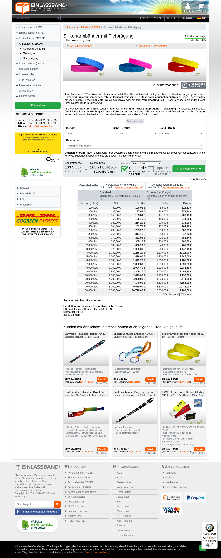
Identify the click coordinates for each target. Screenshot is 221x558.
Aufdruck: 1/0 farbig (33, 48)
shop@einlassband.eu (41, 126)
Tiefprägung (29, 53)
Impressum (123, 530)
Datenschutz (124, 482)
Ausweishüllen (26, 74)
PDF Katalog (124, 515)
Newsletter (123, 496)
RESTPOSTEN (27, 96)
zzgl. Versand (86, 382)
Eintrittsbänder (31, 32)
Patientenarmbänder (30, 85)
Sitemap (121, 525)
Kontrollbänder (31, 27)
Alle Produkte (124, 520)
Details (102, 379)
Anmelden (39, 105)
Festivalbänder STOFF (80, 482)
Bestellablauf (27, 193)
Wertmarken (25, 90)
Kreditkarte (171, 482)
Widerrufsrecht (125, 487)
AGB (119, 472)
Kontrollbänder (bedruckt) (32, 63)
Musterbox (26, 204)
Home (69, 27)
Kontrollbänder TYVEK (80, 472)
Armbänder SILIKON (88, 27)
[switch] (209, 545)
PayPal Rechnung (175, 487)
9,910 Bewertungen (37, 151)
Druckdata (123, 506)
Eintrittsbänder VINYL (80, 477)
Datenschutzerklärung (96, 552)
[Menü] (215, 524)
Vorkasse (170, 472)
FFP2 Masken (26, 79)
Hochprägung (30, 58)
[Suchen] (58, 17)
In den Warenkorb (187, 168)
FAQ (22, 199)
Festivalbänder (31, 38)
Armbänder (30, 43)
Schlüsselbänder (28, 68)
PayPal (169, 477)
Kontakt (24, 187)
